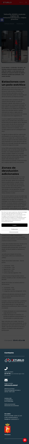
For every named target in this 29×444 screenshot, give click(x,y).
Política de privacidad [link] (13, 232)
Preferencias (14, 229)
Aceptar (15, 225)
